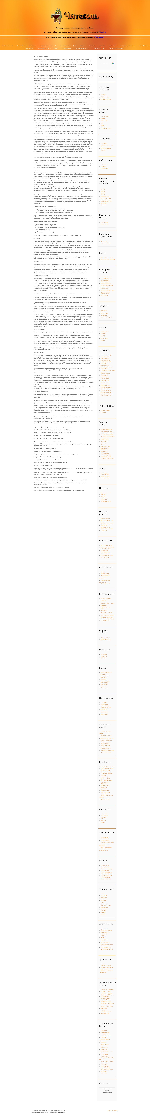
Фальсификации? (105, 584)
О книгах (103, 572)
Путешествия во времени (108, 259)
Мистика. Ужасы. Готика (107, 1006)
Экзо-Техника (104, 1064)
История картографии (106, 545)
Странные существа (106, 554)
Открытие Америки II (106, 200)
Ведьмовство (104, 704)
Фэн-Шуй (103, 912)
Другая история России (107, 768)
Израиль (103, 822)
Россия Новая (104, 794)
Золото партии (105, 473)
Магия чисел (104, 904)
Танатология (104, 1063)
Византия (103, 1037)
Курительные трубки (106, 317)
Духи (102, 123)
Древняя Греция (105, 377)
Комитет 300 (104, 610)
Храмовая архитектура (107, 529)
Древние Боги (105, 358)
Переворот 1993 (105, 790)
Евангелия (103, 934)
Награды (103, 312)
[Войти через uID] (101, 63)
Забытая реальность (106, 431)
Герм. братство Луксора (107, 738)
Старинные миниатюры (107, 874)
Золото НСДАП (105, 474)
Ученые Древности (106, 395)
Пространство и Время (107, 258)
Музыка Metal (104, 686)
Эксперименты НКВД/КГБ (107, 619)
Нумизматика (104, 313)
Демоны (103, 118)
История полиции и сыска (108, 290)
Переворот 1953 (105, 785)
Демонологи (104, 122)
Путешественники (106, 198)
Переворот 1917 (105, 778)
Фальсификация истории (107, 615)
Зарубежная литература (107, 989)
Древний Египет (105, 372)
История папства (105, 942)
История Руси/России (106, 772)
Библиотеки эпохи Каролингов (105, 577)
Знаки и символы (105, 1068)
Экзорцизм (104, 127)
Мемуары (103, 412)
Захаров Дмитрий (105, 97)
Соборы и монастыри (106, 947)
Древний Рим (104, 375)
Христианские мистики (107, 949)
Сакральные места (106, 456)
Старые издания (105, 870)
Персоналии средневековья (103, 849)
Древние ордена (105, 384)
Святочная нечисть (106, 707)
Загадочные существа (107, 434)
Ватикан (103, 940)
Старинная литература (107, 869)
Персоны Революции (106, 780)
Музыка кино (104, 688)
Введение (103, 600)
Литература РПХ (105, 932)
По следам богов (105, 527)
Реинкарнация (105, 453)
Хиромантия (104, 1073)
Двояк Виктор (104, 96)
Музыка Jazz (104, 679)
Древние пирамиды (106, 387)
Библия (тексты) (105, 165)
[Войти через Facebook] (107, 63)
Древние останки (105, 385)
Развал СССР (104, 787)
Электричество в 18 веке (107, 458)
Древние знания (105, 360)
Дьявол (103, 125)
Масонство (104, 605)
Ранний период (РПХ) (106, 930)
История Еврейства (106, 283)
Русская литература (106, 991)
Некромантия (104, 907)
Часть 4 (103, 193)
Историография (105, 837)
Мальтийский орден (106, 740)
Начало (103, 188)
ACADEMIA (103, 94)
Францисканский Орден (107, 750)
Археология (104, 1030)
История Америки (105, 282)
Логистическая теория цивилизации (106, 971)
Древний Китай (105, 380)
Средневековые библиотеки (104, 581)
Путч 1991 (103, 789)
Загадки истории (105, 280)
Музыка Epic (104, 677)
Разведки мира (105, 814)
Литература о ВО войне (107, 995)
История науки (105, 287)
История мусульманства (107, 523)
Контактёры (104, 241)
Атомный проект (105, 1034)
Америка (103, 333)
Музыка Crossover (105, 676)
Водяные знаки (105, 865)
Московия (103, 775)
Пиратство (103, 203)
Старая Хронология (106, 964)
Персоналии (104, 1047)
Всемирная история (106, 278)
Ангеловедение (105, 116)
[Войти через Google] (113, 63)
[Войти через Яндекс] (110, 63)
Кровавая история (106, 292)
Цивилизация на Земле (107, 617)
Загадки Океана (105, 438)
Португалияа (104, 338)
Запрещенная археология (108, 436)
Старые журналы (105, 877)
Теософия (103, 910)
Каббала (103, 899)
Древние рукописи (106, 392)
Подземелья (104, 1049)
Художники (104, 499)
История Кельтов (105, 373)
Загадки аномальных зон (107, 433)
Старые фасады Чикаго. (107, 1069)
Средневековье (105, 840)
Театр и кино (104, 498)
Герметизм (104, 897)
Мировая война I (105, 638)
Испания (103, 337)
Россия (103, 340)
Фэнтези (103, 1010)
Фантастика (104, 1008)
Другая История (105, 969)
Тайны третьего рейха (107, 1061)
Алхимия (103, 893)
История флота (105, 293)
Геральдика (104, 310)
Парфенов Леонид (106, 99)
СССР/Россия (104, 815)
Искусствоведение (106, 493)
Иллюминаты (104, 602)
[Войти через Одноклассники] (107, 66)
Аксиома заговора (106, 598)
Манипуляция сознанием (107, 603)
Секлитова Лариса (106, 243)
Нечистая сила (105, 706)
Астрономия (104, 143)
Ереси (102, 937)
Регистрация (115, 1110)
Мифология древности (107, 394)
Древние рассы (105, 389)
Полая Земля (104, 449)
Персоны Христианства (107, 944)
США (102, 819)
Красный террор (105, 799)
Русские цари (104, 1054)
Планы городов (105, 224)
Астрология (104, 895)
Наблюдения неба (106, 148)
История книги (105, 573)
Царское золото (105, 476)
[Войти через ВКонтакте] (104, 63)
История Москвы (105, 770)
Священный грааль (106, 946)
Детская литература (106, 1001)
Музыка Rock (104, 684)
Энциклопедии (105, 1066)
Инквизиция (104, 939)
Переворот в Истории (107, 967)
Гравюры (103, 494)
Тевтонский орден (106, 748)
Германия (103, 820)
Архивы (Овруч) (105, 1032)
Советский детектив (106, 1005)
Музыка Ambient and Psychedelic (105, 673)
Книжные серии (105, 1013)
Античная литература (106, 355)
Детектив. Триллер (106, 1000)
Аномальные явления (106, 429)
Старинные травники (106, 875)
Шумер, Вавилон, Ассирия (108, 370)
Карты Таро (104, 900)
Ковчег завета (105, 1044)
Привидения (104, 714)
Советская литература (106, 993)
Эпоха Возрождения (106, 1012)
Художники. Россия (106, 501)
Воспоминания (105, 996)
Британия (103, 335)
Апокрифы (103, 166)
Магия (102, 902)
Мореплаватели (105, 196)
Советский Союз (105, 792)
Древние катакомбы (106, 362)
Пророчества (104, 451)
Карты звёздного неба (107, 145)
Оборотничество (105, 711)
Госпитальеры (105, 743)
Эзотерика (103, 914)
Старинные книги (105, 867)
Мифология (104, 525)
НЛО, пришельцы (105, 446)
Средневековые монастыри (104, 844)
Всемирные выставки (106, 276)
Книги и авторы (105, 839)
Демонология (104, 120)
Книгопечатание (105, 575)
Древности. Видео (106, 390)
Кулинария (103, 1071)
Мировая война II (105, 639)
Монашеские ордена (106, 742)
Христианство (104, 929)
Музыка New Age (105, 681)
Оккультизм (104, 909)
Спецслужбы (104, 1056)
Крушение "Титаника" (106, 612)
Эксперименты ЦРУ (106, 620)
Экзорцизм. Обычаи (106, 128)
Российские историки (107, 773)
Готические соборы (106, 847)
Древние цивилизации (107, 367)
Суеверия (103, 658)
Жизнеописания (105, 410)
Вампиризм (104, 702)
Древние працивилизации (104, 364)
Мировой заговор (106, 607)
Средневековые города (107, 842)
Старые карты (104, 550)
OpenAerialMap (105, 557)
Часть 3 (103, 191)
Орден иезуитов (105, 745)
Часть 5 (103, 195)
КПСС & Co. (104, 784)
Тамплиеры (104, 747)
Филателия (104, 315)
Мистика (103, 444)
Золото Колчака (105, 478)
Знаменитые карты (106, 548)
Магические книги (106, 905)
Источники (104, 205)
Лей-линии (104, 443)
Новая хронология (106, 965)
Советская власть (105, 782)
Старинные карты (105, 552)
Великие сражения (106, 1036)
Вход (109, 1110)
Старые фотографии (106, 879)
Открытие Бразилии (106, 201)
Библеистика (104, 168)
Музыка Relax (104, 682)
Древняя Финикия (105, 382)
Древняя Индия (105, 378)
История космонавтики (107, 285)
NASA (102, 609)
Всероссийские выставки (108, 767)
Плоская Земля (105, 448)
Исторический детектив (107, 1003)
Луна (102, 146)
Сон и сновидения (106, 455)
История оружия (105, 288)
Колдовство (104, 441)
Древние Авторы (105, 356)
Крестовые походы (106, 752)
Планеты (103, 150)
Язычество (104, 530)
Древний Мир (104, 368)
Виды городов (104, 222)
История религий (105, 518)
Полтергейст (104, 712)
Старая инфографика (106, 872)
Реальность (104, 614)
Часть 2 (103, 190)
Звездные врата (105, 439)
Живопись (104, 496)
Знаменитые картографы (107, 547)
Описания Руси (105, 777)
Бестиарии (104, 654)
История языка (104, 295)
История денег (105, 331)
